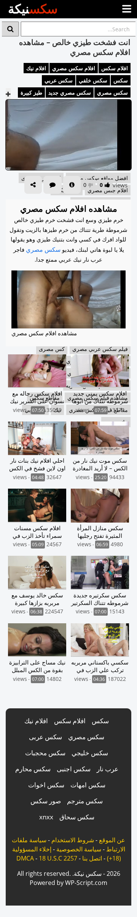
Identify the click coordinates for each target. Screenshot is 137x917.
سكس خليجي (90, 752)
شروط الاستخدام (72, 840)
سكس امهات (87, 784)
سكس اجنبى (74, 768)
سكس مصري (112, 92)
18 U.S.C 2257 (58, 858)
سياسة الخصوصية (78, 849)
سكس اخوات (46, 784)
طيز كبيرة (31, 92)
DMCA (25, 858)
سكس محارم (33, 768)
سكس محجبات (45, 752)
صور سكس (45, 800)
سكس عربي (59, 80)
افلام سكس (114, 68)
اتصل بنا (92, 858)
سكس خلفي (93, 80)
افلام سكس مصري (73, 68)
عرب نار (107, 768)
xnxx (46, 816)
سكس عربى (45, 736)
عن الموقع (112, 840)
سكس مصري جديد (69, 92)
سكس (120, 80)
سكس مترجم (85, 800)
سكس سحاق (76, 816)
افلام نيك (36, 68)
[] (10, 29)
